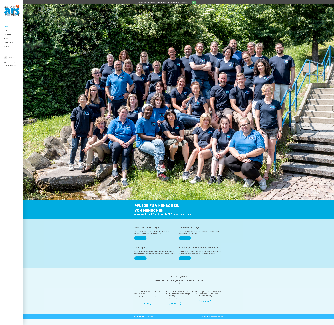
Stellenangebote (9, 42)
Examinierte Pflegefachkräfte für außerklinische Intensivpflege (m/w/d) (181, 294)
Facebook (10, 57)
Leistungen (7, 34)
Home (6, 26)
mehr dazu (140, 238)
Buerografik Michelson (216, 316)
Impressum (149, 316)
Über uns (6, 30)
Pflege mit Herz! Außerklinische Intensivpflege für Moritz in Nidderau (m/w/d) (210, 294)
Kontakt (6, 46)
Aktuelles (6, 38)
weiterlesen (145, 303)
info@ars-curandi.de (10, 65)
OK (194, 2)
